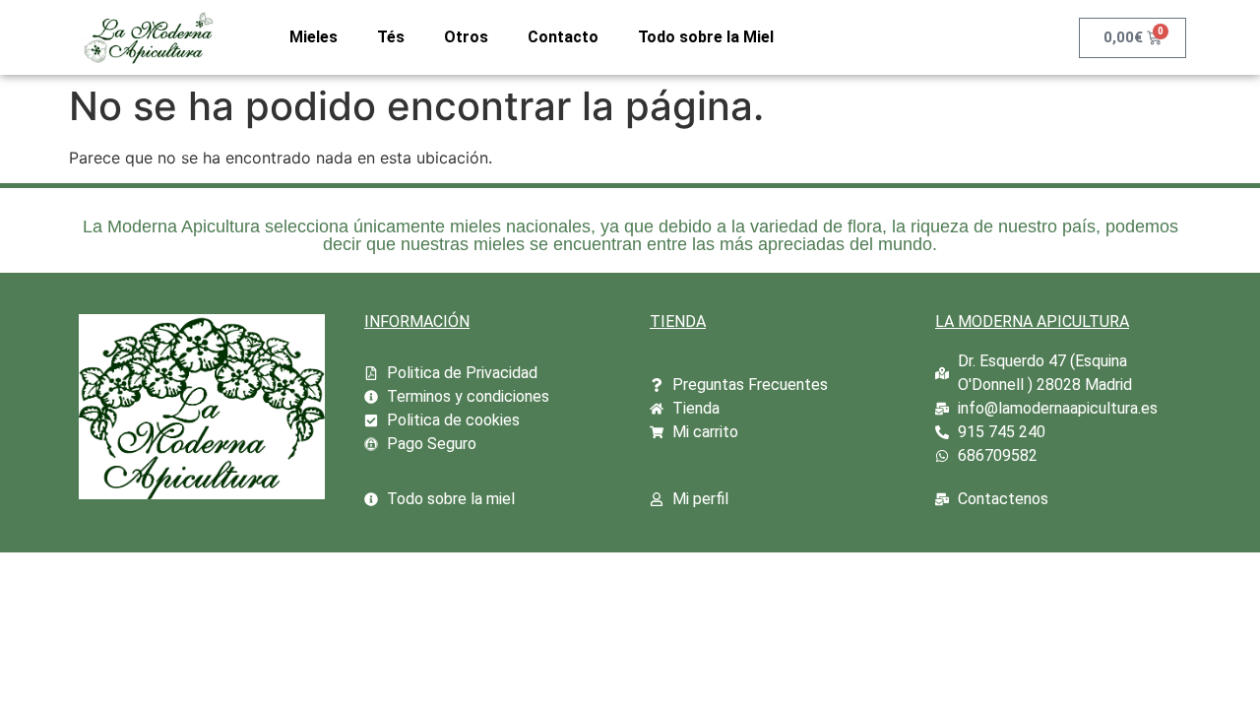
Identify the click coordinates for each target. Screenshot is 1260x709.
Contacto (563, 37)
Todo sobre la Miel (706, 37)
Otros (466, 37)
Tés (391, 37)
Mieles (313, 37)
